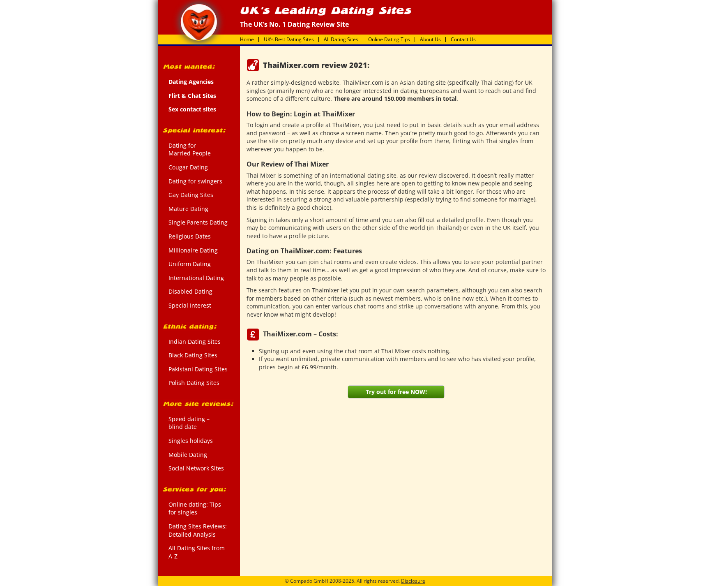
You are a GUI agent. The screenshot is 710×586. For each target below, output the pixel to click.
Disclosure (413, 580)
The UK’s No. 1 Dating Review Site (198, 22)
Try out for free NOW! (396, 392)
